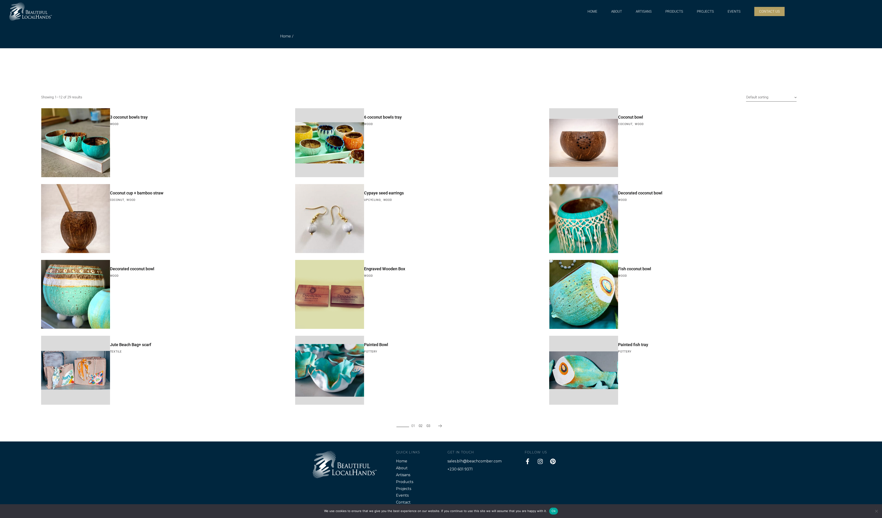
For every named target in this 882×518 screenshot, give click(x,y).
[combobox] (771, 97)
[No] (876, 511)
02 (420, 426)
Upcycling (372, 200)
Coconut (625, 124)
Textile (116, 351)
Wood (114, 124)
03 (428, 426)
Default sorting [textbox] (757, 97)
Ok (553, 511)
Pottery (370, 351)
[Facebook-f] (527, 461)
